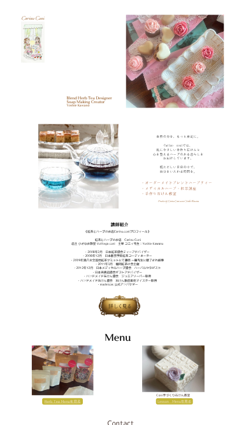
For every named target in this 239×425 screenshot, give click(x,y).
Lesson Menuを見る (174, 401)
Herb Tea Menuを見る (62, 401)
